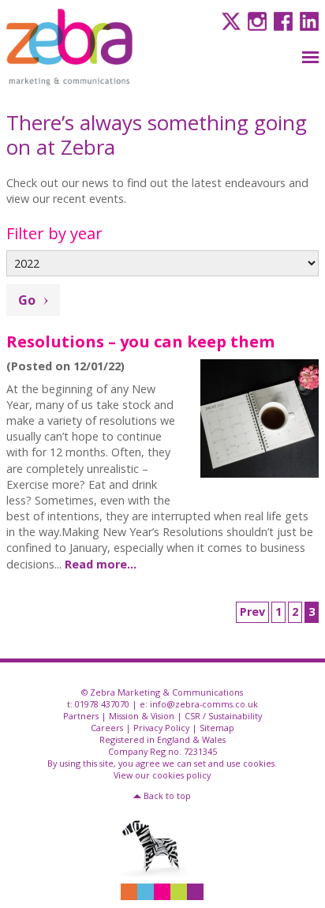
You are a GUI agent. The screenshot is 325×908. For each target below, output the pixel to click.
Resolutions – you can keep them (140, 341)
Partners (81, 716)
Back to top (167, 795)
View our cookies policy (162, 775)
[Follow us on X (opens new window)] (229, 20)
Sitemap (217, 728)
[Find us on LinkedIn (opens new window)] (307, 20)
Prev (252, 611)
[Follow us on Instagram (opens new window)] (255, 20)
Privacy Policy (161, 728)
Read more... (100, 564)
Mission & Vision (141, 716)
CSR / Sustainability (223, 716)
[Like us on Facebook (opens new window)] (281, 20)
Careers (107, 728)
